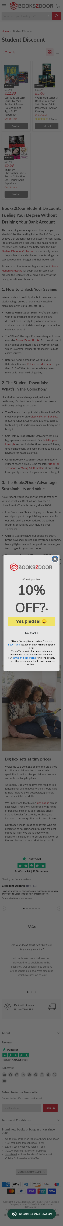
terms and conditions (24, 657)
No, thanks (31, 633)
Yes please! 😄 (31, 621)
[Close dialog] (55, 559)
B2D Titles (14, 644)
